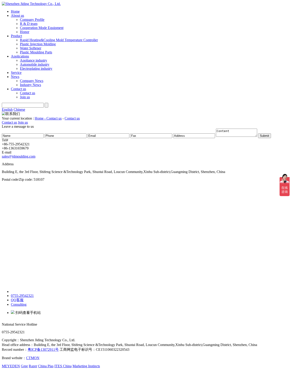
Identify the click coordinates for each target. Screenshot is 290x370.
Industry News (30, 85)
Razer (33, 366)
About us (17, 15)
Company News (31, 81)
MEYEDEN (11, 366)
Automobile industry (34, 64)
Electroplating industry (36, 68)
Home (15, 11)
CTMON (32, 358)
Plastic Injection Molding (38, 44)
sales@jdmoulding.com (18, 156)
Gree (24, 366)
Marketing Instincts (86, 366)
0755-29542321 (22, 296)
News (15, 77)
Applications (20, 56)
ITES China (63, 366)
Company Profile (32, 20)
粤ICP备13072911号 (43, 349)
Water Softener (30, 48)
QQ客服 (17, 300)
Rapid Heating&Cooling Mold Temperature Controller (59, 40)
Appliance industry (33, 60)
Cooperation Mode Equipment (41, 28)
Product (16, 36)
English (7, 109)
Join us (25, 97)
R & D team (28, 24)
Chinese (19, 109)
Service (16, 72)
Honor (24, 32)
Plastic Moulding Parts (36, 52)
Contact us (18, 89)
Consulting (19, 304)
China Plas (45, 366)
